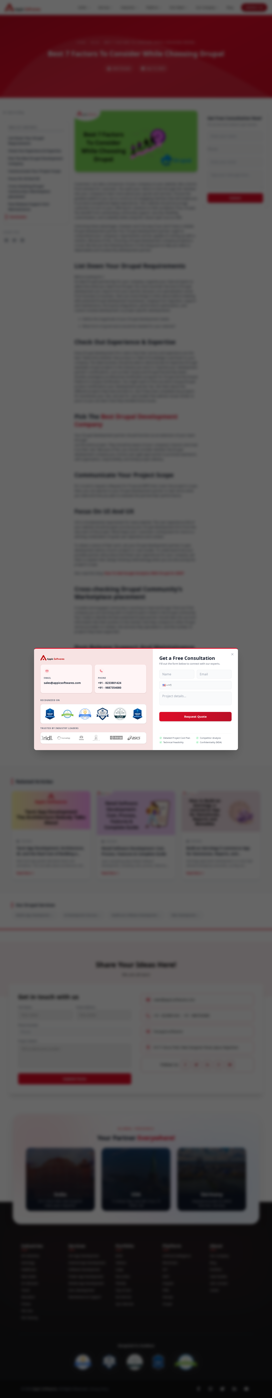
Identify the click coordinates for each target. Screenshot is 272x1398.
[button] (164, 685)
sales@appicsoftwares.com (62, 683)
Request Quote (195, 716)
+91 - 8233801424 (109, 683)
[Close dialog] (232, 654)
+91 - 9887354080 (109, 687)
